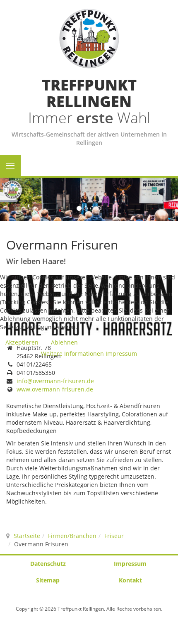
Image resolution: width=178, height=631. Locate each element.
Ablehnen (64, 342)
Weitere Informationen (72, 353)
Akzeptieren (21, 342)
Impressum (121, 353)
